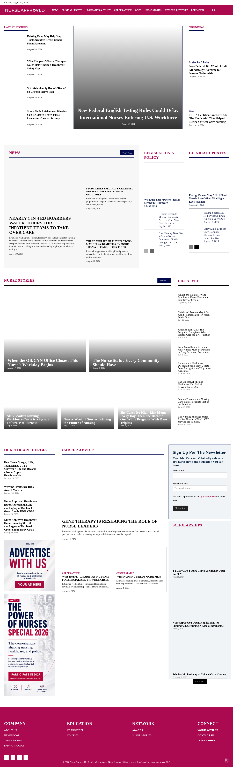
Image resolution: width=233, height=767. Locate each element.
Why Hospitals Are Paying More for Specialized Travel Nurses (86, 578)
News (191, 111)
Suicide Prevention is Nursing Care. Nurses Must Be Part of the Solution (193, 402)
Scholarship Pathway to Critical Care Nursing (199, 674)
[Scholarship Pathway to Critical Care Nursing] (200, 651)
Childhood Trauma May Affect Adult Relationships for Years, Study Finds (194, 315)
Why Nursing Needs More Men (138, 576)
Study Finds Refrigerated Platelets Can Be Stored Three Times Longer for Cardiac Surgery (47, 115)
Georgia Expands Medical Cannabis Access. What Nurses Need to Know (170, 218)
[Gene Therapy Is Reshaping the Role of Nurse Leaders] (113, 487)
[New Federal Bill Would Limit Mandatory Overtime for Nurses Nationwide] (209, 45)
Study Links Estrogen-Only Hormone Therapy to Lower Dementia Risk (215, 233)
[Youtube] (227, 3)
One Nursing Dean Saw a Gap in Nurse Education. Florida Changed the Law (171, 238)
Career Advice (71, 573)
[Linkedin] (223, 3)
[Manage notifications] (226, 760)
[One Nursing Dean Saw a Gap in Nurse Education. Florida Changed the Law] (150, 239)
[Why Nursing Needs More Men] (140, 558)
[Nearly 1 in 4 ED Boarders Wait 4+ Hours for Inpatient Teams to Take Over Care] (42, 187)
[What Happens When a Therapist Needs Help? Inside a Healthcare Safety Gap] (13, 67)
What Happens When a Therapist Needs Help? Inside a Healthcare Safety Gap (46, 65)
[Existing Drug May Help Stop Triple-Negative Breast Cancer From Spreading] (13, 42)
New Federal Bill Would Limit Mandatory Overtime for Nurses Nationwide (208, 70)
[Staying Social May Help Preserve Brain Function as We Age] (195, 217)
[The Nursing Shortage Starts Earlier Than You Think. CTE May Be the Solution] (221, 419)
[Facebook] (215, 3)
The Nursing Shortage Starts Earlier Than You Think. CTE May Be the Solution (193, 419)
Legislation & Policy (199, 62)
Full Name (178, 470)
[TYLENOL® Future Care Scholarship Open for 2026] (200, 547)
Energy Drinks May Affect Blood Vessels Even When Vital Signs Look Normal (208, 198)
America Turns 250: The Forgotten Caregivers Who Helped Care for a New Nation (194, 332)
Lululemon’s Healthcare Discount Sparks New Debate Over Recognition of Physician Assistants (194, 367)
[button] (213, 10)
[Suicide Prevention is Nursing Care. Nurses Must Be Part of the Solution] (221, 402)
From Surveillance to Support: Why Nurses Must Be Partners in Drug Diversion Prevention (194, 350)
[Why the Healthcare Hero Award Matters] (47, 488)
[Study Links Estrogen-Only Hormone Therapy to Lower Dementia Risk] (195, 235)
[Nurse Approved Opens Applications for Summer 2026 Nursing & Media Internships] (200, 599)
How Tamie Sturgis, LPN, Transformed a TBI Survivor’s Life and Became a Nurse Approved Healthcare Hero (20, 469)
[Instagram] (219, 3)
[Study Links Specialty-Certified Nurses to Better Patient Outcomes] (110, 173)
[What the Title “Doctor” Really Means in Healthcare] (164, 181)
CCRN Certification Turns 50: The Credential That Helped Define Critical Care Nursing (208, 118)
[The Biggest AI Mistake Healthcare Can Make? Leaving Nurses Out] (221, 385)
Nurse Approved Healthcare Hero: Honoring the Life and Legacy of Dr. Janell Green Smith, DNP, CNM (20, 524)
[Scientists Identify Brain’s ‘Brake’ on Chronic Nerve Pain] (13, 92)
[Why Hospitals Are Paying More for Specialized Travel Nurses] (86, 558)
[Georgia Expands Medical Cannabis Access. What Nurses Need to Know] (150, 220)
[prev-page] (146, 251)
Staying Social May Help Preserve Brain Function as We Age (214, 215)
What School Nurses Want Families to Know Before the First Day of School (193, 297)
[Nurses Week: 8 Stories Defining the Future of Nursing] (87, 402)
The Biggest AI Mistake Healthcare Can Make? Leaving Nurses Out (190, 384)
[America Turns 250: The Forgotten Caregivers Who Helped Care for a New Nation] (221, 332)
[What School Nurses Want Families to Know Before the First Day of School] (221, 298)
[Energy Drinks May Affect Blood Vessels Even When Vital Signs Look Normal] (209, 176)
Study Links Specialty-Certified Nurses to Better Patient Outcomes (109, 191)
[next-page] (152, 251)
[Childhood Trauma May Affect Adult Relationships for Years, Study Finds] (221, 315)
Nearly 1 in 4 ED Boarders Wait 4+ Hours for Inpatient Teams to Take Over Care (40, 225)
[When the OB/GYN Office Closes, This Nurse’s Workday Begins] (45, 331)
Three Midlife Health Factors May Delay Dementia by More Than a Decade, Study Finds (109, 244)
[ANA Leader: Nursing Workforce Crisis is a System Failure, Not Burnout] (30, 402)
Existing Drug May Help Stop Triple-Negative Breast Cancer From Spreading (44, 40)
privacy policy (208, 496)
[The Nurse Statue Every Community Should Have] (130, 331)
